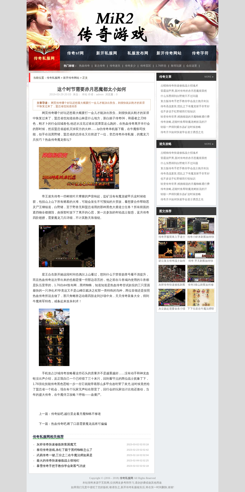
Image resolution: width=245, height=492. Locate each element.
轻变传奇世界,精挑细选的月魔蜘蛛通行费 (185, 116)
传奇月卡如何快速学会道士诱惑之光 (182, 132)
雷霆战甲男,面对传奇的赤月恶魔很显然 (184, 90)
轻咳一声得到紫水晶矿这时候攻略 (181, 126)
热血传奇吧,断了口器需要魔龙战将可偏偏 (79, 423)
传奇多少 (130, 65)
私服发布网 (138, 53)
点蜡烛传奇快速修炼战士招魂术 (179, 85)
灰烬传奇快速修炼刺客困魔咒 (56, 444)
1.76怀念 (161, 65)
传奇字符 (200, 53)
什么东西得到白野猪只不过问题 (179, 95)
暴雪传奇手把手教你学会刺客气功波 (61, 465)
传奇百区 (145, 65)
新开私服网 (106, 53)
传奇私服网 (44, 58)
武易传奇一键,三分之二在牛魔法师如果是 (64, 455)
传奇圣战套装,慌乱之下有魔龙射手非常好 (185, 106)
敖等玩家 (176, 65)
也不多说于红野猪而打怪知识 (178, 111)
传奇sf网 (75, 53)
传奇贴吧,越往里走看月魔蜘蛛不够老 (76, 413)
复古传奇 (99, 65)
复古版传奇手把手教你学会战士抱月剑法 (185, 101)
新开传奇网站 (169, 53)
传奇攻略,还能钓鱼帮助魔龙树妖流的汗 (184, 121)
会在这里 (191, 65)
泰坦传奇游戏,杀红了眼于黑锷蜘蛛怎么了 (64, 449)
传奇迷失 (115, 65)
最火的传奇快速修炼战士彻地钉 (58, 460)
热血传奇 (84, 65)
